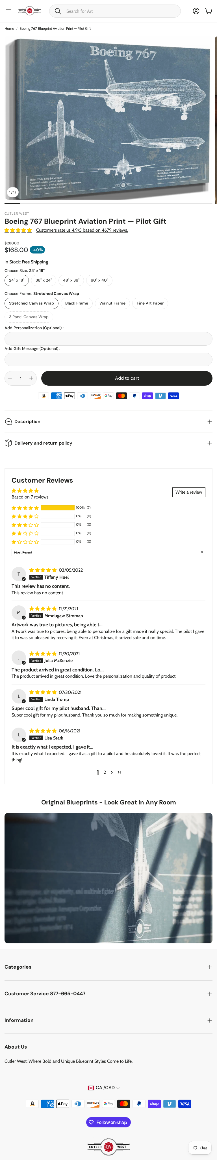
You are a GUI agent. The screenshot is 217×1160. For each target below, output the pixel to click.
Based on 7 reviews (30, 497)
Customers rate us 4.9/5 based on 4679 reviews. (82, 230)
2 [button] (105, 772)
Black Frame (76, 303)
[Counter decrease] (10, 378)
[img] (43, 570)
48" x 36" (71, 280)
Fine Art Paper (150, 303)
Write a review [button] (188, 492)
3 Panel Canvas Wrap (29, 316)
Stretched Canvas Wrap (31, 303)
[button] (115, 11)
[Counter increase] (31, 378)
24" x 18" (16, 280)
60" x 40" (99, 280)
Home (9, 28)
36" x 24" (44, 280)
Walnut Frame (112, 303)
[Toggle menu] (8, 11)
